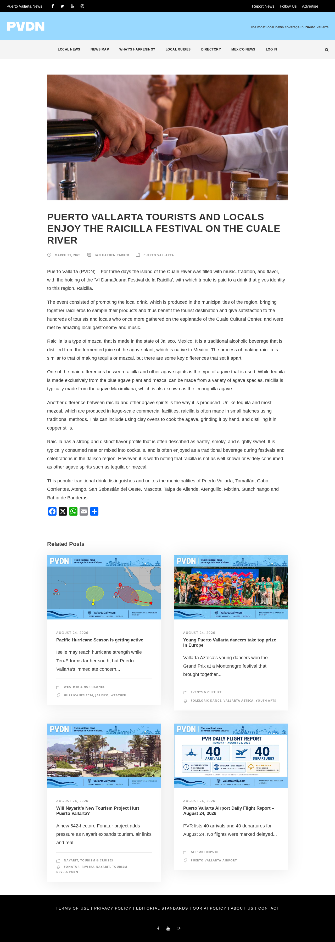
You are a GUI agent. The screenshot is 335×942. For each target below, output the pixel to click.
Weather (118, 695)
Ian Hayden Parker (112, 255)
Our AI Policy (209, 908)
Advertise (310, 6)
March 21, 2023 (68, 255)
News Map (100, 49)
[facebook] (53, 6)
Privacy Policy (113, 908)
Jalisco (102, 695)
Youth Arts (266, 700)
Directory (211, 49)
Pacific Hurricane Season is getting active (99, 640)
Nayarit (71, 860)
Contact (269, 908)
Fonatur (72, 866)
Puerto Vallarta (158, 255)
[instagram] (82, 6)
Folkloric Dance (206, 700)
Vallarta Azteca (239, 700)
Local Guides (178, 49)
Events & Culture (206, 692)
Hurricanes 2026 (78, 695)
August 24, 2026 (72, 632)
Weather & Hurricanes (84, 687)
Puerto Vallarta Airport (214, 860)
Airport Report (205, 852)
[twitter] (62, 6)
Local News (69, 49)
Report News (263, 6)
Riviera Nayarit (96, 866)
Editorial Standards (163, 908)
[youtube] (72, 6)
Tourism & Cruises (96, 860)
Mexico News (243, 49)
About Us (243, 908)
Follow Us (288, 6)
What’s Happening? (137, 49)
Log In (271, 49)
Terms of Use (73, 908)
